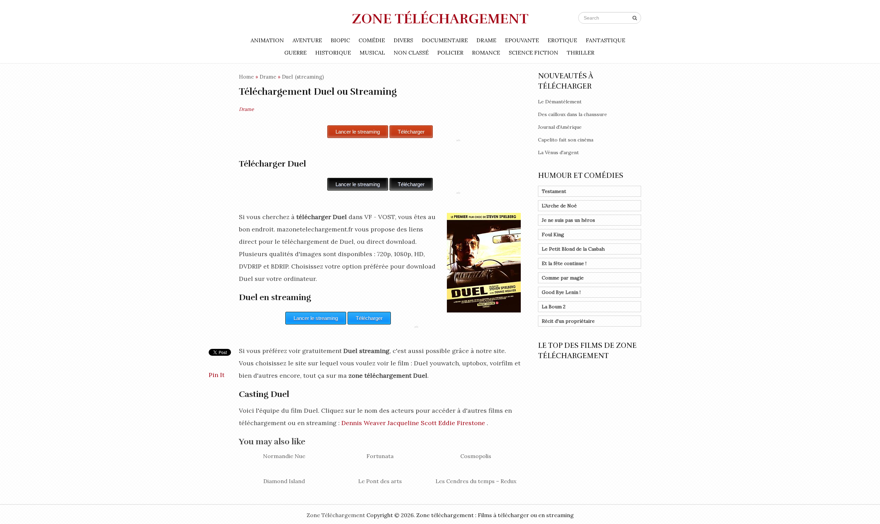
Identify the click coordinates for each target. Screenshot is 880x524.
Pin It (216, 375)
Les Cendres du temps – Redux (476, 481)
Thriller (580, 52)
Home (246, 76)
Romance (486, 52)
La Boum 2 (553, 307)
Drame (486, 40)
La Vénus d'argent (558, 152)
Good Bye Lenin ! (561, 292)
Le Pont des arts (380, 481)
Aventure (307, 40)
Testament (554, 191)
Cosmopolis (475, 456)
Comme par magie (563, 278)
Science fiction (533, 52)
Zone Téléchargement (440, 18)
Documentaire (445, 40)
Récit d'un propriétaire (568, 321)
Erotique (562, 40)
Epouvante (522, 40)
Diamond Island (284, 481)
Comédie (372, 40)
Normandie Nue (284, 456)
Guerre (295, 52)
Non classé (411, 52)
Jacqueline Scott (412, 423)
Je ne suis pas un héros (568, 220)
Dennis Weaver (363, 423)
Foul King (553, 234)
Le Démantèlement (560, 102)
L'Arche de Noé (559, 206)
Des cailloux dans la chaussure (572, 114)
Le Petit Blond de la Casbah (573, 249)
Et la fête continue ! (564, 263)
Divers (403, 40)
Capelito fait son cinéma (565, 140)
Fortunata (380, 456)
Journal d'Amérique (560, 127)
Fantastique (605, 40)
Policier (450, 52)
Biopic (340, 40)
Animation (267, 40)
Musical (372, 52)
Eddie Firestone (461, 423)
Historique (333, 52)
